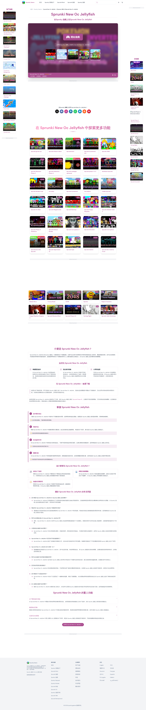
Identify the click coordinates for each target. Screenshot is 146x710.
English (102, 665)
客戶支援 (77, 665)
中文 (111, 665)
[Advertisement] (9, 161)
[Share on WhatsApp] (75, 111)
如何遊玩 (77, 680)
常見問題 (77, 683)
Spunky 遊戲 (81, 2)
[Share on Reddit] (84, 111)
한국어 (101, 674)
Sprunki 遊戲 (71, 2)
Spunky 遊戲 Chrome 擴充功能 (34, 672)
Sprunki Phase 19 (77, 399)
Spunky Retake (55, 683)
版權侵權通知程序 (31, 674)
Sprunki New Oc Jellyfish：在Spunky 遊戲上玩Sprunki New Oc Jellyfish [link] (60, 9)
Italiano (112, 677)
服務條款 (77, 671)
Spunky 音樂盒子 (49, 2)
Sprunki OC (54, 689)
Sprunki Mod (61, 2)
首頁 (40, 2)
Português (103, 677)
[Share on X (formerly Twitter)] (57, 111)
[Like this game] (112, 75)
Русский (102, 680)
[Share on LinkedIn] (71, 111)
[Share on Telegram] (80, 111)
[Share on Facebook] (61, 111)
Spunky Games (38, 9)
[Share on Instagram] (66, 111)
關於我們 (77, 686)
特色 (76, 677)
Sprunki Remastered (56, 698)
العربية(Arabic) (114, 680)
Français (112, 671)
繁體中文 (102, 668)
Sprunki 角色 (54, 686)
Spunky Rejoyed (55, 680)
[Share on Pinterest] (89, 111)
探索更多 (77, 674)
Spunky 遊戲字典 (55, 692)
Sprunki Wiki (54, 695)
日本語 (112, 668)
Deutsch (102, 671)
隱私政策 (77, 668)
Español (112, 674)
